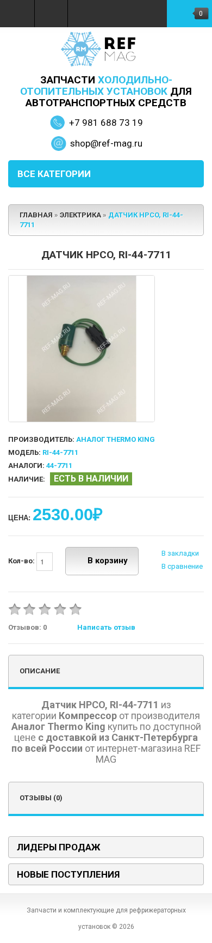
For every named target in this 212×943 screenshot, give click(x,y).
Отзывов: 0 (27, 627)
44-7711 (59, 465)
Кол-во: (22, 561)
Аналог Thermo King (115, 439)
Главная (36, 215)
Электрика (80, 215)
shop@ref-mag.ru (106, 143)
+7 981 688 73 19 (106, 122)
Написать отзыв (106, 627)
